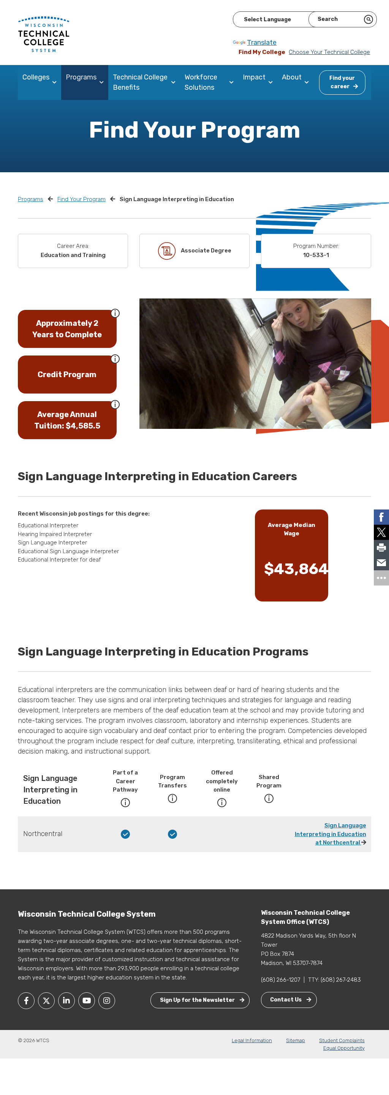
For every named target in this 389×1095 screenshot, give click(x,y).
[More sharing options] (381, 578)
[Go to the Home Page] (44, 33)
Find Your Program (81, 199)
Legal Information (252, 1040)
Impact (254, 77)
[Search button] (368, 19)
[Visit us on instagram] (106, 1000)
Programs (81, 77)
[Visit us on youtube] (86, 1000)
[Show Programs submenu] (103, 82)
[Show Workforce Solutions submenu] (233, 82)
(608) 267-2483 (341, 979)
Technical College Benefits (140, 82)
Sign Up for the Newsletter (198, 1000)
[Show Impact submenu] (272, 82)
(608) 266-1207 (280, 979)
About (292, 77)
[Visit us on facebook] (26, 1000)
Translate (262, 42)
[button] (115, 312)
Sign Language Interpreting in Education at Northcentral (330, 834)
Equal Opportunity (344, 1048)
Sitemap (295, 1040)
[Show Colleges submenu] (56, 82)
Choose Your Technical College (329, 52)
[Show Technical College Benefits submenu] (175, 82)
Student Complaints (342, 1040)
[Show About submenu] (308, 82)
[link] (381, 517)
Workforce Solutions (201, 82)
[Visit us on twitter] (46, 1000)
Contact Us (286, 1000)
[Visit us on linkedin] (66, 1000)
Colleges (35, 77)
